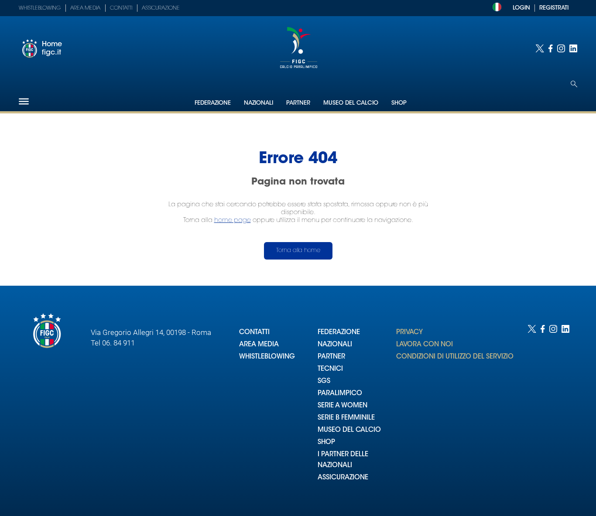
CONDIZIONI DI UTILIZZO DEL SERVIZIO (455, 357)
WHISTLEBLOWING (267, 357)
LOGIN (521, 8)
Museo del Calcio (350, 103)
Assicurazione (161, 8)
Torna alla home (298, 250)
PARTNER (331, 357)
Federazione (213, 103)
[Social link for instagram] (561, 48)
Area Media (85, 8)
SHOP (326, 442)
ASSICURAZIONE (343, 478)
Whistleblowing (40, 8)
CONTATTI (254, 332)
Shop (399, 103)
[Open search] (574, 84)
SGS (324, 381)
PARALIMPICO (340, 393)
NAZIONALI (335, 345)
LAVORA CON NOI (424, 345)
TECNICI (330, 369)
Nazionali (258, 103)
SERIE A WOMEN (342, 406)
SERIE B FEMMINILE (346, 418)
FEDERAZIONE (339, 332)
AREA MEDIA (259, 345)
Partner (298, 103)
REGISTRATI (554, 8)
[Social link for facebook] (550, 48)
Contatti (121, 8)
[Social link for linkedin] (573, 48)
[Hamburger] (24, 101)
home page (232, 220)
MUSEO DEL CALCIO (349, 430)
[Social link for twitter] (539, 48)
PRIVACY (409, 332)
